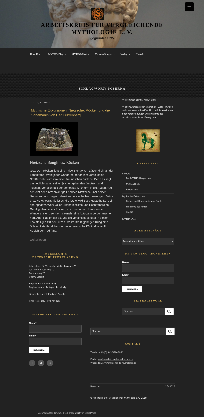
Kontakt (140, 54)
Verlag (123, 54)
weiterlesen (38, 239)
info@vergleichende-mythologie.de (115, 359)
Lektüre (126, 173)
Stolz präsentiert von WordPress (79, 412)
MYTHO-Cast (79, 54)
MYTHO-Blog (55, 54)
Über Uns (35, 54)
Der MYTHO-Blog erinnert (139, 178)
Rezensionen (132, 189)
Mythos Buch (133, 184)
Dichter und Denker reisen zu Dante (144, 201)
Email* (125, 274)
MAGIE (129, 212)
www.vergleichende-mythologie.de (118, 362)
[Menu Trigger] (189, 6)
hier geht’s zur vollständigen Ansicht (47, 294)
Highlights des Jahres (136, 206)
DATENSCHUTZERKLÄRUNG (44, 301)
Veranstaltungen (103, 54)
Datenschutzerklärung (49, 412)
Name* (126, 262)
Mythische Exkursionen (134, 196)
